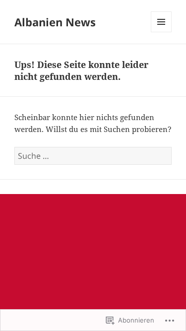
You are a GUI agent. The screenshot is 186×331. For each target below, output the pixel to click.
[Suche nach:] (93, 156)
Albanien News (55, 21)
